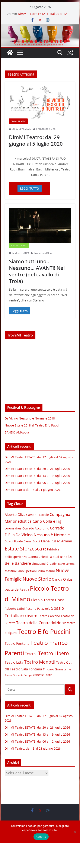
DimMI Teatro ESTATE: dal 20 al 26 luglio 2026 (37, 469)
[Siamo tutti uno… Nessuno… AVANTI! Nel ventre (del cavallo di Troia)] (40, 225)
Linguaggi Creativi (44, 564)
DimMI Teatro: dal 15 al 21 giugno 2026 (33, 490)
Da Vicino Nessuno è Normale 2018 (30, 418)
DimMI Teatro (18, 121)
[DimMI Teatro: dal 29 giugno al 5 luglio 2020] (40, 102)
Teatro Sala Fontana (26, 669)
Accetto (41, 836)
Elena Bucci (32, 541)
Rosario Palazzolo (38, 609)
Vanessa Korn (42, 675)
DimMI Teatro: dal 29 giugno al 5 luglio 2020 (36, 140)
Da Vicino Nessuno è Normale (43, 534)
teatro (32, 615)
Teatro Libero (53, 653)
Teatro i (31, 654)
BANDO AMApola (17, 432)
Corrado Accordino (35, 528)
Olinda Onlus (62, 579)
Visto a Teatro (19, 245)
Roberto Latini (15, 609)
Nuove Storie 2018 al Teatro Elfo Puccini (33, 425)
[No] (75, 832)
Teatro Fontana (17, 643)
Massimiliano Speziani (21, 571)
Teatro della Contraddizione (41, 622)
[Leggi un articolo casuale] (70, 53)
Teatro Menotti (39, 662)
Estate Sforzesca (23, 548)
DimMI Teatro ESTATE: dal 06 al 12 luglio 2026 (37, 483)
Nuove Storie (37, 579)
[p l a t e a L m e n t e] (40, 27)
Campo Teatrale (37, 515)
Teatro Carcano (49, 616)
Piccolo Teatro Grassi (48, 600)
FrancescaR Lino (45, 129)
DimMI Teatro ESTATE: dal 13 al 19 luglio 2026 (37, 476)
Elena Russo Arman (56, 541)
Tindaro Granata (54, 669)
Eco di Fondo (14, 541)
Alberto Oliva (15, 514)
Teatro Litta (14, 662)
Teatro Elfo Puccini (43, 631)
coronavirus (13, 528)
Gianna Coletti (38, 557)
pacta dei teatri (17, 589)
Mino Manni (46, 571)
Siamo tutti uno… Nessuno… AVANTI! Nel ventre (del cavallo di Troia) (37, 271)
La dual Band (58, 557)
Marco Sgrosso (66, 563)
